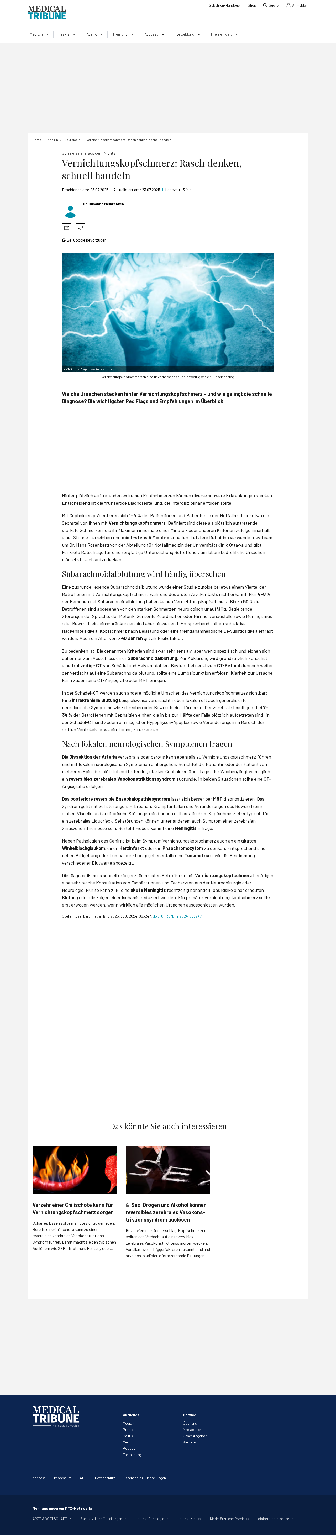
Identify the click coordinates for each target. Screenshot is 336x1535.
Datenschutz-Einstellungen (144, 1477)
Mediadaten (192, 1429)
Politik (128, 1435)
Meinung (129, 1442)
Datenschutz (105, 1477)
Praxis (128, 1429)
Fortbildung (132, 1454)
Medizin (128, 1423)
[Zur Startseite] (46, 12)
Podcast (130, 1448)
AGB (83, 1477)
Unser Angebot (195, 1435)
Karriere (189, 1442)
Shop (252, 5)
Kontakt (39, 1477)
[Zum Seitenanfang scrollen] (326, 1525)
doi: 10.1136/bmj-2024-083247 (177, 916)
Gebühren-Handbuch (225, 5)
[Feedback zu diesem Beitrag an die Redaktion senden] (80, 227)
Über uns (190, 1423)
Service (189, 1415)
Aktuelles (131, 1415)
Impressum (62, 1477)
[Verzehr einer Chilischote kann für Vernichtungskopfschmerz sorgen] (75, 1169)
